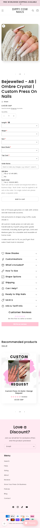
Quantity (4, 112)
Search (7, 461)
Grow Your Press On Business (15, 484)
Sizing (6, 470)
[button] (2, 10)
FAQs (6, 466)
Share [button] (6, 102)
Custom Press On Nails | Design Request (19, 392)
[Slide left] (15, 74)
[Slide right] (24, 74)
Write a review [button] (20, 324)
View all (4, 346)
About (6, 475)
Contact (7, 498)
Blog (5, 494)
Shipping (14, 108)
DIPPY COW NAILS (16, 523)
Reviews (7, 480)
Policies (7, 489)
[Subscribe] (33, 446)
